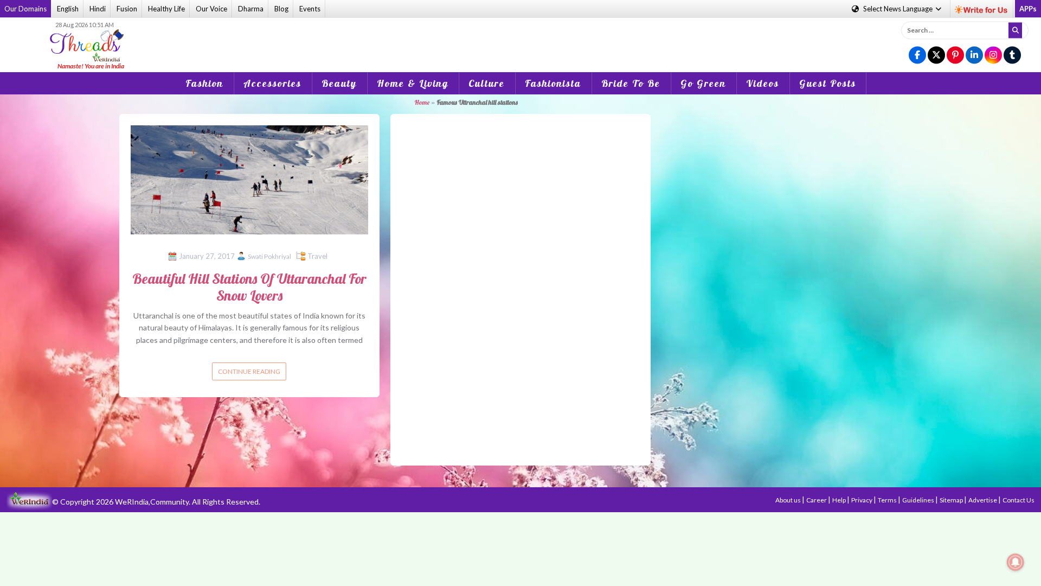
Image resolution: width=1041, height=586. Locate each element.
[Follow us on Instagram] (993, 55)
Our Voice (211, 8)
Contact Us (1018, 500)
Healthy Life (166, 8)
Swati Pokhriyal (269, 256)
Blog (281, 8)
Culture (486, 83)
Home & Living (412, 83)
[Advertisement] (520, 37)
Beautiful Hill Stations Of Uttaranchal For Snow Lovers (249, 287)
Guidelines (918, 500)
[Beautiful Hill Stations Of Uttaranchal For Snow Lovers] (249, 178)
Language (898, 8)
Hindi (97, 8)
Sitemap (952, 500)
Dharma (251, 8)
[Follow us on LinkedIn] (974, 55)
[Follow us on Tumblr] (1012, 55)
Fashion (204, 83)
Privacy (862, 500)
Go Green (703, 83)
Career (817, 500)
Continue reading (249, 371)
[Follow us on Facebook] (917, 55)
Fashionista (553, 83)
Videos (762, 83)
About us (788, 500)
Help (839, 500)
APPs (1028, 8)
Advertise (983, 500)
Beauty (339, 83)
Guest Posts (827, 83)
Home (421, 102)
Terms (888, 500)
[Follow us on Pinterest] (955, 55)
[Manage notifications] (1015, 562)
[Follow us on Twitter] (936, 55)
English (68, 8)
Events (309, 8)
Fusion (127, 8)
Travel (317, 256)
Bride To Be (630, 83)
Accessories (272, 83)
